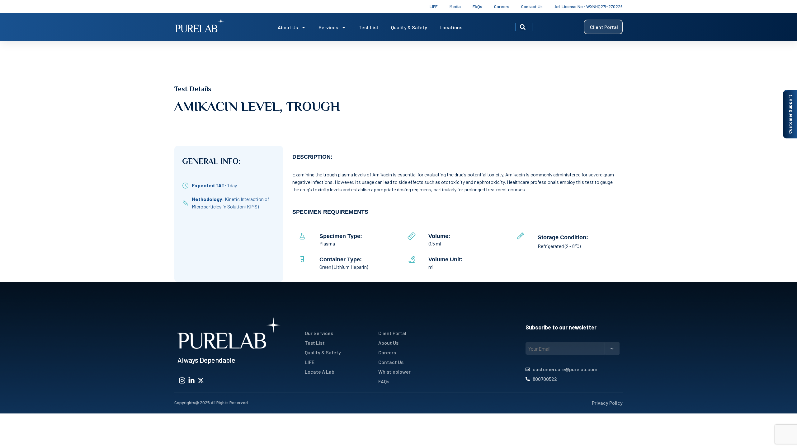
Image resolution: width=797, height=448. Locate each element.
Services (328, 27)
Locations (451, 27)
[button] (523, 27)
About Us (288, 27)
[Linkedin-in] (191, 380)
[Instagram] (182, 380)
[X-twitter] (200, 380)
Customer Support (790, 114)
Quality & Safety (409, 27)
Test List (369, 27)
